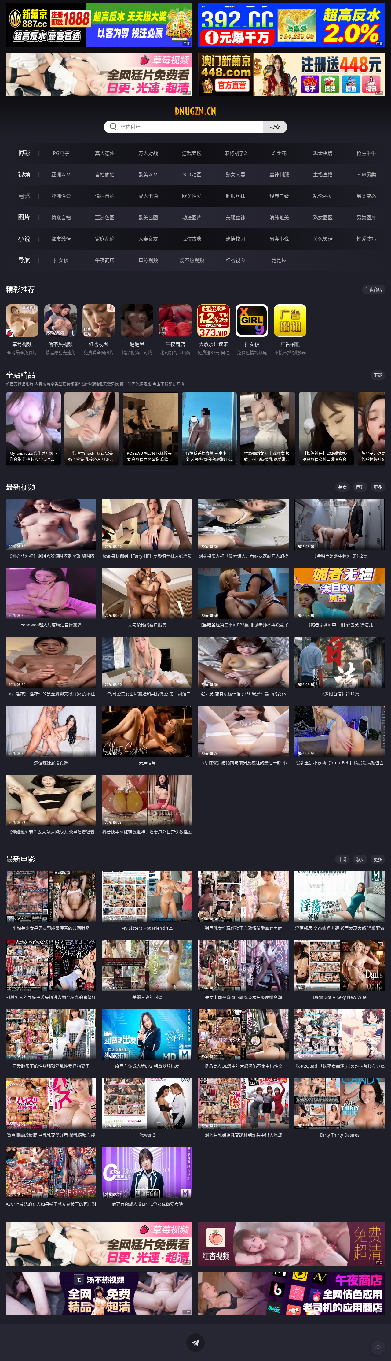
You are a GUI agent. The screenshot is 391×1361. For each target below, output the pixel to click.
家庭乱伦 (105, 238)
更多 (378, 487)
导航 (24, 260)
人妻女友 (148, 238)
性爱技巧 (366, 238)
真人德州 (105, 153)
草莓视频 (148, 260)
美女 (342, 487)
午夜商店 (105, 260)
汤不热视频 (192, 260)
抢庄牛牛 (366, 153)
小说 (24, 239)
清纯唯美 (279, 217)
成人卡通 (148, 196)
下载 (378, 375)
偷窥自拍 (61, 217)
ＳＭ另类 (366, 174)
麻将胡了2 (236, 153)
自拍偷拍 (105, 174)
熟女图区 (323, 217)
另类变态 (366, 196)
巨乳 (360, 487)
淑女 (360, 859)
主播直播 (323, 174)
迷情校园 (235, 238)
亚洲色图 (105, 217)
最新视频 (20, 487)
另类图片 (366, 217)
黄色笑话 (323, 238)
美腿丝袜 (235, 217)
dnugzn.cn (195, 111)
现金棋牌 (323, 153)
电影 (24, 196)
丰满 (342, 859)
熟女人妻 (235, 174)
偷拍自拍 (105, 196)
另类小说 (279, 238)
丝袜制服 (279, 174)
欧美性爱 (192, 196)
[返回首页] (378, 1347)
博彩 (24, 153)
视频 (24, 174)
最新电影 (20, 859)
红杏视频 (235, 260)
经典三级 (279, 196)
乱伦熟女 (323, 196)
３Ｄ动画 (192, 174)
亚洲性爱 (61, 196)
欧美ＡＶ (148, 174)
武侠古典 (192, 238)
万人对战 (148, 153)
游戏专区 (192, 153)
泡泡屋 (279, 260)
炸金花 (279, 153)
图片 (24, 217)
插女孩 (61, 260)
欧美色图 (148, 217)
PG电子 (61, 153)
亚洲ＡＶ (61, 174)
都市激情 (61, 238)
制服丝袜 (235, 196)
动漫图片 (192, 217)
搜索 (275, 127)
